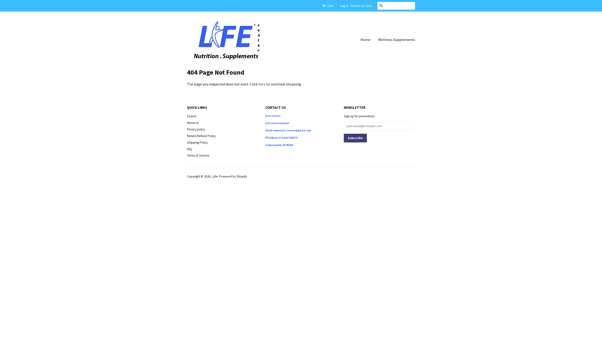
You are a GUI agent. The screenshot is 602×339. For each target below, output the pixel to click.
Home (365, 39)
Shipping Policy (197, 143)
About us (192, 123)
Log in (344, 6)
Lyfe (215, 176)
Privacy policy (196, 129)
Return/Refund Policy (201, 136)
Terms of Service (198, 155)
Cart (330, 6)
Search (191, 116)
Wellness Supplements (396, 39)
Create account (361, 6)
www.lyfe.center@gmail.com (292, 130)
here (261, 84)
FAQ (189, 149)
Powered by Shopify (233, 176)
